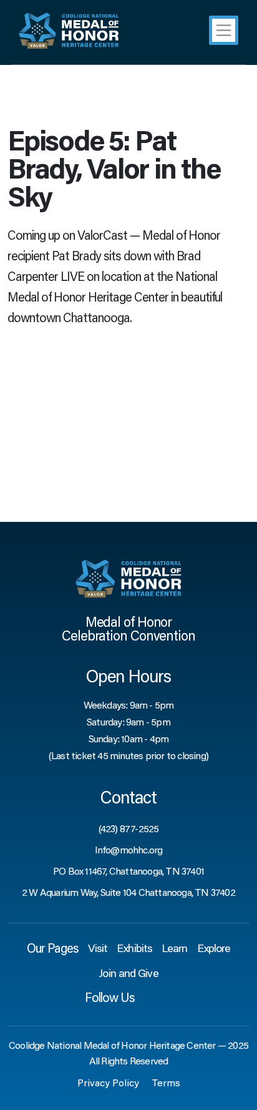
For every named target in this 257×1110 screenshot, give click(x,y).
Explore (214, 949)
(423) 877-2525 (129, 830)
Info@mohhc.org (129, 851)
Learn (175, 949)
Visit (98, 949)
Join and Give (128, 974)
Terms (166, 1084)
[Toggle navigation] (223, 30)
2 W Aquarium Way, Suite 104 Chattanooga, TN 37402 (128, 893)
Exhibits (134, 949)
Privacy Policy (108, 1084)
